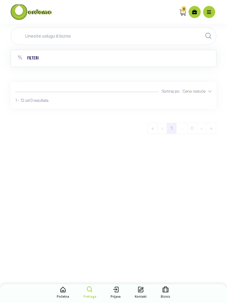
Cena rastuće (195, 91)
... (182, 128)
